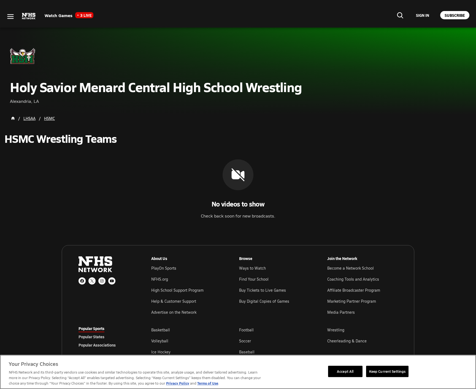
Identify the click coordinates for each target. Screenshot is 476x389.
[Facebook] (82, 281)
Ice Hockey (161, 352)
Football (246, 329)
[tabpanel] (274, 340)
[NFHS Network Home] (29, 16)
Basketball (160, 329)
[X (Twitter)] (92, 281)
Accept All (345, 371)
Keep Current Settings (387, 371)
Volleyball (159, 341)
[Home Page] (13, 118)
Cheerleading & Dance (347, 341)
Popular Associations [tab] (97, 345)
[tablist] (106, 336)
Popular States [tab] (91, 337)
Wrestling (335, 329)
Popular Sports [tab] (91, 328)
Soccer (245, 341)
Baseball (247, 352)
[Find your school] (400, 15)
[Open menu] (10, 17)
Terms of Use (207, 383)
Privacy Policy (177, 383)
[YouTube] (111, 281)
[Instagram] (102, 281)
